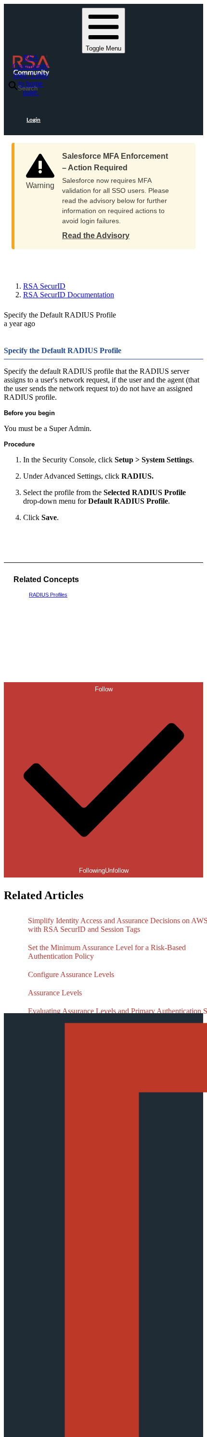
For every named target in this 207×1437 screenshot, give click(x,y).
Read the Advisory (95, 235)
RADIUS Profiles (48, 595)
